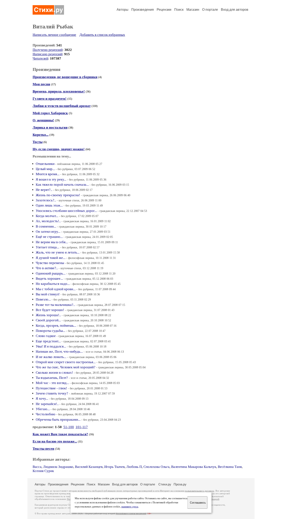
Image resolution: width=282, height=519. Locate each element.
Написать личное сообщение (54, 35)
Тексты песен (43, 449)
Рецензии (164, 9)
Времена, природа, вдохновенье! (59, 91)
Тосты (38, 142)
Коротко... (41, 135)
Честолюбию (45, 414)
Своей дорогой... (48, 320)
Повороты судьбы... (50, 331)
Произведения (142, 9)
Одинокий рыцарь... (50, 273)
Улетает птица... (47, 247)
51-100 (68, 427)
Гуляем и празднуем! (49, 99)
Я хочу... (42, 398)
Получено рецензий (48, 50)
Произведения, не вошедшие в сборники (65, 77)
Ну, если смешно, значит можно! (59, 149)
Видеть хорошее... (49, 279)
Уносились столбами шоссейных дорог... (66, 211)
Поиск (179, 9)
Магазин (192, 9)
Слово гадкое (46, 336)
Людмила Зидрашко (58, 467)
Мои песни (41, 84)
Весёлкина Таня (230, 467)
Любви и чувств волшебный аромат (62, 106)
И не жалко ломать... (51, 357)
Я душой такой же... (50, 258)
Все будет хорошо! (50, 310)
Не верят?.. (44, 190)
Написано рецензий (47, 54)
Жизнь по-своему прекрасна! (58, 195)
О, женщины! (43, 120)
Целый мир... (45, 169)
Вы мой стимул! (48, 294)
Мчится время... (47, 174)
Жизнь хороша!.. (48, 315)
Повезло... (43, 299)
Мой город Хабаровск (50, 113)
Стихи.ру (164, 484)
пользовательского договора (199, 491)
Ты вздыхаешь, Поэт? (52, 378)
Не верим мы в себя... (52, 242)
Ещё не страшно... (49, 237)
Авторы (122, 9)
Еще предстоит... (48, 341)
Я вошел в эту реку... (51, 179)
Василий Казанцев (89, 467)
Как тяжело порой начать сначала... (62, 185)
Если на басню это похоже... (55, 441)
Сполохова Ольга (156, 467)
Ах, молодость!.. (48, 221)
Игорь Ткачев (114, 467)
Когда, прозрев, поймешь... (56, 326)
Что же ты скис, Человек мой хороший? (65, 367)
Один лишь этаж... (49, 205)
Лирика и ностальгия (50, 127)
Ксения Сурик (43, 471)
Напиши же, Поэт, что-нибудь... (59, 351)
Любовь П (134, 467)
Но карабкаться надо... (53, 284)
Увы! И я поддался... (51, 346)
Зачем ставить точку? (52, 393)
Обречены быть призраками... (58, 420)
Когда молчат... (47, 216)
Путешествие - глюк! (51, 388)
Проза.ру (180, 484)
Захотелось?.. (46, 200)
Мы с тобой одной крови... (56, 289)
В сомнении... (46, 226)
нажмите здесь (129, 506)
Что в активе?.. (47, 268)
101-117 (82, 427)
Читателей (40, 58)
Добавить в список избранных (102, 35)
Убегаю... (43, 409)
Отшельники (45, 164)
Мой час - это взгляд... (52, 383)
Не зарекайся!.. (47, 404)
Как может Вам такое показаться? (60, 434)
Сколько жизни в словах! (54, 373)
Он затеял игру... (48, 232)
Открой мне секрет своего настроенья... (66, 362)
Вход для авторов (234, 9)
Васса (37, 467)
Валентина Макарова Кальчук (193, 467)
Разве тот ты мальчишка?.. (55, 305)
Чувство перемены (50, 263)
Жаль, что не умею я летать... (57, 252)
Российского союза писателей (131, 513)
